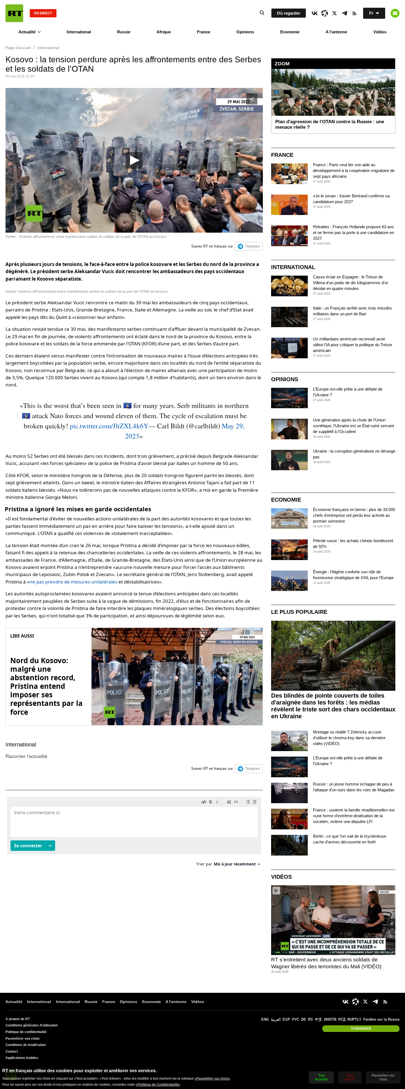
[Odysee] (324, 13)
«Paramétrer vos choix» (212, 1078)
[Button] (395, 13)
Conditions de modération (26, 1045)
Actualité (27, 31)
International (79, 31)
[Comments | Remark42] (134, 833)
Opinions (245, 31)
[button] (134, 160)
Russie (123, 31)
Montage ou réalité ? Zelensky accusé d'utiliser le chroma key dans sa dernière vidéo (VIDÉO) (349, 738)
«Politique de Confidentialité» (158, 1085)
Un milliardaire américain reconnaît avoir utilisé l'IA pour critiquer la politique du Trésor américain (352, 345)
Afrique (163, 31)
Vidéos (380, 31)
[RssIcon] (354, 13)
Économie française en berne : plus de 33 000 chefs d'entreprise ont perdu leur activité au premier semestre (354, 515)
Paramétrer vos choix (23, 1038)
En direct (43, 13)
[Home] (14, 13)
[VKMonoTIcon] (314, 13)
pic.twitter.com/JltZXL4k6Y (109, 425)
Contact (12, 1051)
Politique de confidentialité (26, 1032)
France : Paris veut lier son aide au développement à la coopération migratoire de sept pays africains (354, 170)
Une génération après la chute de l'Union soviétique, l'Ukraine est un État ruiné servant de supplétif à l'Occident (353, 426)
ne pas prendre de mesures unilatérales (73, 582)
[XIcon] (334, 13)
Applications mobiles (22, 1058)
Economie (289, 31)
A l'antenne (336, 31)
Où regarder (288, 13)
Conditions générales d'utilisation (32, 1025)
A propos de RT (18, 1019)
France (203, 31)
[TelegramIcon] (344, 13)
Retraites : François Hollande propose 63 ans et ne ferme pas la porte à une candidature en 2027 (353, 232)
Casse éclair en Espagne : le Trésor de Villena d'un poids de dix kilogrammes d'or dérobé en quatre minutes (350, 283)
